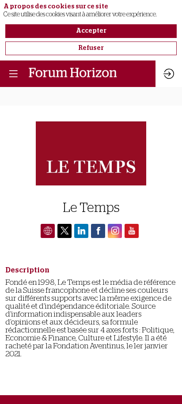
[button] (13, 73)
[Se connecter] (168, 73)
